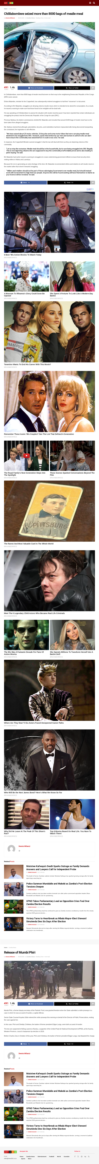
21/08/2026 (41, 872)
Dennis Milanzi (10, 18)
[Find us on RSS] (88, 1157)
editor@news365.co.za (10, 1158)
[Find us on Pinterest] (81, 1157)
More (29, 1158)
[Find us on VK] (85, 1157)
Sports (23, 1158)
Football (51, 1156)
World (59, 1156)
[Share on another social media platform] (93, 88)
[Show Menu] (90, 3)
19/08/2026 (41, 907)
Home (5, 9)
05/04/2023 (21, 18)
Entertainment (42, 1156)
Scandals (66, 1156)
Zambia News (12, 9)
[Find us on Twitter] (78, 1156)
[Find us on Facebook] (74, 1157)
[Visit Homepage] (8, 3)
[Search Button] (94, 3)
